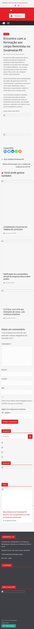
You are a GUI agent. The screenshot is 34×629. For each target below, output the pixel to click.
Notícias (6, 34)
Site (3, 388)
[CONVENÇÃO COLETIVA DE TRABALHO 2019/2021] (17, 181)
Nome (4, 370)
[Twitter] (9, 151)
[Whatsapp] (16, 151)
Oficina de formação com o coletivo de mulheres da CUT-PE (16, 165)
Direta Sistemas (13, 620)
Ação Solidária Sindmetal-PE (14, 159)
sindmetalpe (21, 54)
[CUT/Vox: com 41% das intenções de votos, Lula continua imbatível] (17, 291)
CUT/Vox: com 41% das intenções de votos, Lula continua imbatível (14, 312)
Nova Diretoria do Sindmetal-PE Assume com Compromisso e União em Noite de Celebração (16, 514)
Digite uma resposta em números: (14, 409)
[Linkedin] (12, 151)
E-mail (4, 379)
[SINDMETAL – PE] (4, 23)
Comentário (6, 344)
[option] (17, 505)
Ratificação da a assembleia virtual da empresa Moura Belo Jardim (16, 276)
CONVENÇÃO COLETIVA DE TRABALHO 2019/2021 (15, 228)
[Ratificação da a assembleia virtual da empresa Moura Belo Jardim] (17, 241)
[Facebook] (5, 151)
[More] (20, 151)
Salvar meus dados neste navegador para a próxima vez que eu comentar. (17, 402)
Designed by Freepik (5, 622)
